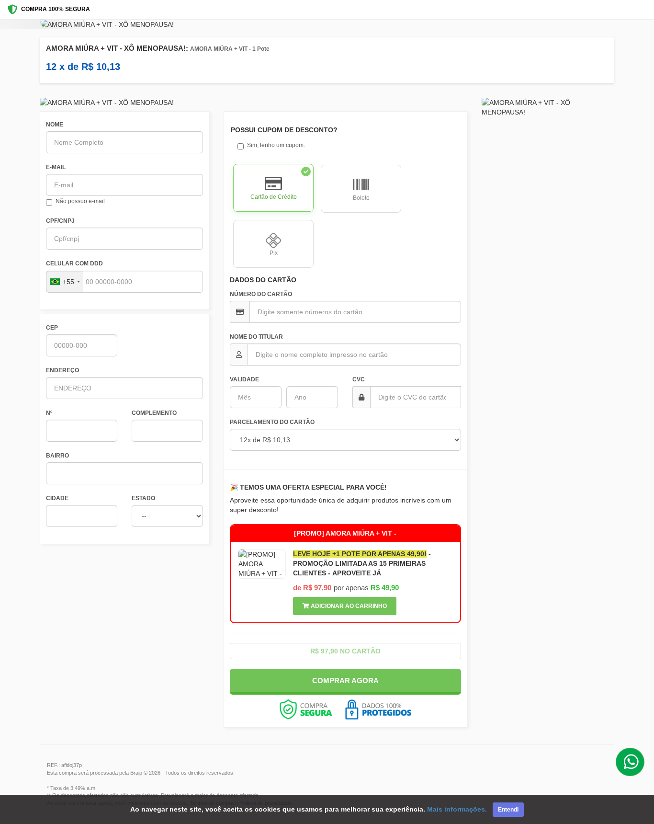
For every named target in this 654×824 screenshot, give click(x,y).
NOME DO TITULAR (256, 336)
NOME (54, 124)
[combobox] (64, 281)
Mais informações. (457, 809)
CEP (52, 327)
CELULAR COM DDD (74, 263)
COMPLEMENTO (154, 413)
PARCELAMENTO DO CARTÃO (272, 422)
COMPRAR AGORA (345, 680)
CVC (358, 379)
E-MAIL (56, 167)
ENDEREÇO (62, 370)
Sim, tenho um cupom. (276, 145)
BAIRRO (57, 455)
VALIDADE (244, 379)
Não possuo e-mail (80, 201)
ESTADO (143, 498)
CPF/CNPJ (60, 220)
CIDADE (57, 498)
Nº (49, 413)
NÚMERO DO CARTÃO (261, 294)
